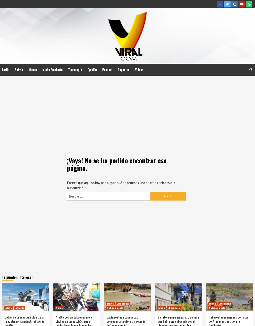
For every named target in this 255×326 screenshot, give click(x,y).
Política (107, 69)
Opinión (92, 69)
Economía (19, 307)
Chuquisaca (174, 307)
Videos (139, 69)
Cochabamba (123, 303)
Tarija (5, 69)
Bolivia (19, 69)
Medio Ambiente (52, 69)
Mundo (33, 69)
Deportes (124, 69)
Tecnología (75, 69)
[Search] (250, 69)
